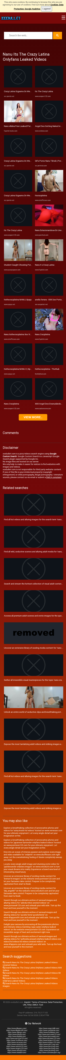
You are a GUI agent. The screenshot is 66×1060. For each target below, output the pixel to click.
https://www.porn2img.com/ (49, 1046)
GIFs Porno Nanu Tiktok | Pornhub (50, 161)
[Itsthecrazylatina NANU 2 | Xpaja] (18, 364)
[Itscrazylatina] (49, 191)
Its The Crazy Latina (13, 230)
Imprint (27, 1002)
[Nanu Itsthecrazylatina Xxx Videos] (18, 329)
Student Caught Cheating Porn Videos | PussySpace (28, 265)
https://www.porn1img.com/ (49, 1044)
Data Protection (55, 1002)
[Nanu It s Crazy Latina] (49, 260)
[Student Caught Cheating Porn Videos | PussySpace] (18, 260)
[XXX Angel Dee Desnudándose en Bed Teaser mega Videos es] (49, 399)
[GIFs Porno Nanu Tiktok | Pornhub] (49, 156)
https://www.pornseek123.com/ (49, 1034)
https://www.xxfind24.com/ (16, 1050)
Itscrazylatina (41, 195)
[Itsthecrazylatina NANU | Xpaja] (18, 295)
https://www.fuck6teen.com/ (49, 1032)
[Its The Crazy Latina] (18, 225)
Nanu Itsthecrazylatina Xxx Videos (19, 334)
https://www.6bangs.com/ (17, 1032)
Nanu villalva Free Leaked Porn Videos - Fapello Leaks (28, 126)
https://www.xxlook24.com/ (16, 1053)
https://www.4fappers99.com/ (16, 1030)
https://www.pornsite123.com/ (17, 1038)
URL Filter (27, 1004)
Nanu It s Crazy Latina (44, 265)
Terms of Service (39, 1002)
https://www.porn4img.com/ (49, 1050)
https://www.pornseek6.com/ (49, 1036)
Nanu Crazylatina (11, 403)
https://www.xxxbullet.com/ (17, 1044)
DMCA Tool (38, 1004)
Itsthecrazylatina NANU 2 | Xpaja (18, 369)
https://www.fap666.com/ (17, 1036)
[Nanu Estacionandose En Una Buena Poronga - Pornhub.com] (49, 225)
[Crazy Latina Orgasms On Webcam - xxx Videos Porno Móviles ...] (18, 86)
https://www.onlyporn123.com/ (49, 1042)
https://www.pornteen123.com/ (49, 1038)
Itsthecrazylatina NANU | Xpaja (17, 299)
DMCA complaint (54, 477)
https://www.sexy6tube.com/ (49, 1030)
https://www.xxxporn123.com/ (17, 1048)
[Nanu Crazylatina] (18, 399)
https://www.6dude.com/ (17, 1034)
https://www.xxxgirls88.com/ (49, 1028)
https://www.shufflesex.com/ (17, 1040)
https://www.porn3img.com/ (49, 1048)
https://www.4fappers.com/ (17, 1028)
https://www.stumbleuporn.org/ (49, 1053)
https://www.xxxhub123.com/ (16, 1046)
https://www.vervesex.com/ (17, 1042)
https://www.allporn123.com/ (49, 1040)
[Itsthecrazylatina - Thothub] (49, 364)
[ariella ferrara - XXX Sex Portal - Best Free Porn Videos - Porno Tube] (49, 295)
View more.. (33, 417)
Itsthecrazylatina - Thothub (47, 369)
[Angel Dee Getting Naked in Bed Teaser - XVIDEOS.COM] (49, 121)
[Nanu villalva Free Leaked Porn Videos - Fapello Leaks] (18, 121)
